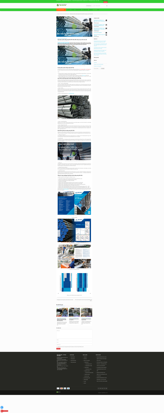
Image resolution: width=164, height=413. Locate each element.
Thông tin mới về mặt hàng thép (62, 38)
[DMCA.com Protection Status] (58, 392)
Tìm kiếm (102, 68)
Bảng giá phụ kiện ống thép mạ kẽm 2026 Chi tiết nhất (65, 299)
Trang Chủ (68, 9)
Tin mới (95, 9)
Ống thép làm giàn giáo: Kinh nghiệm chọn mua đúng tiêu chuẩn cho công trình (102, 374)
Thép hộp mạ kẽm (87, 374)
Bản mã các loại (87, 376)
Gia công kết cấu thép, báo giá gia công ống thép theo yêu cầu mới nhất (101, 369)
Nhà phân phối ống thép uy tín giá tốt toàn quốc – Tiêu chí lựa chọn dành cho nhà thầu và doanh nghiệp (100, 54)
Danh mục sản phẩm (78, 9)
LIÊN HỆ (98, 9)
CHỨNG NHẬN (91, 9)
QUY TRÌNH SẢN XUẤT (85, 9)
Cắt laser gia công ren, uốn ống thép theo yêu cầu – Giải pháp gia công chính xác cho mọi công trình (100, 44)
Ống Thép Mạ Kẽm (73, 360)
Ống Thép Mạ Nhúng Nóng (89, 372)
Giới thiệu (95, 62)
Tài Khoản (105, 2)
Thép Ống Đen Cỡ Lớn (88, 363)
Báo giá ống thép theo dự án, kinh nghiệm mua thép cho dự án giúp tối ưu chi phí (101, 359)
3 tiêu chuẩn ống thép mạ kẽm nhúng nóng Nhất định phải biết (83, 300)
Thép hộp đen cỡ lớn (88, 369)
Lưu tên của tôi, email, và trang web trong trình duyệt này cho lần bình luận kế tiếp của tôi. (71, 346)
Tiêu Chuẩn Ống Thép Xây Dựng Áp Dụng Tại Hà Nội (86, 319)
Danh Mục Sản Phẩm (61, 9)
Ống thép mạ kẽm (87, 370)
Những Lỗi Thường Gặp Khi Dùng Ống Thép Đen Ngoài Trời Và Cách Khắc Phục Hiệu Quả (61, 319)
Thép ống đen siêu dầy (88, 365)
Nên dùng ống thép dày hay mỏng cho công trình (74, 319)
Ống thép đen (87, 362)
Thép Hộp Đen (73, 358)
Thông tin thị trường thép (97, 66)
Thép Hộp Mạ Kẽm (73, 362)
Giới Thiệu (72, 9)
